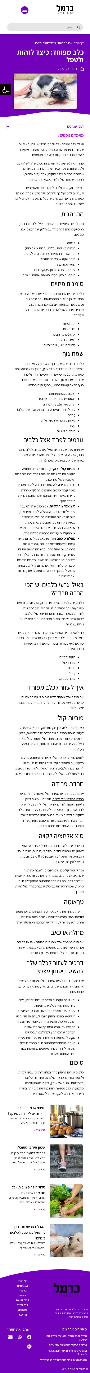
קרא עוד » (39, 1129)
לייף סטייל (22, 1305)
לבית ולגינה (22, 1300)
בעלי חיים (22, 1285)
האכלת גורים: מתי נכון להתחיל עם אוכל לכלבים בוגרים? (27, 1232)
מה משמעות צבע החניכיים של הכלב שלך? (63, 1360)
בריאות (23, 1290)
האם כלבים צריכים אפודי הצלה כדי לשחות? (67, 1352)
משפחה (22, 1310)
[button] (24, 10)
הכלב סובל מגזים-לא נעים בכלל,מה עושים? (66, 1337)
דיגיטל (22, 1295)
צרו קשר (22, 1315)
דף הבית (78, 43)
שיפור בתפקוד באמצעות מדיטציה (68, 1345)
